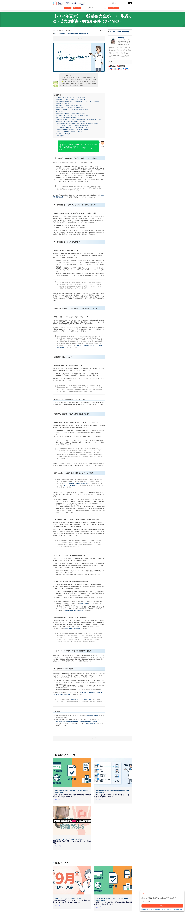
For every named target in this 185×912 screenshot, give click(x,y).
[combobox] (119, 3)
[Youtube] (111, 61)
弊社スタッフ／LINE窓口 (68, 485)
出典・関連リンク (61, 136)
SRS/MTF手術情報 (69, 839)
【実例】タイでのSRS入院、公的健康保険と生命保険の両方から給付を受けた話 (72, 796)
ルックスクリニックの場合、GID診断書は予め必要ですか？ (72, 125)
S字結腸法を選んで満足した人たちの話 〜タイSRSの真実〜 (72, 842)
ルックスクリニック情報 (66, 898)
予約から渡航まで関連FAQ (81, 33)
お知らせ (67, 791)
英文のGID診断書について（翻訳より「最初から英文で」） (71, 107)
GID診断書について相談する (63, 134)
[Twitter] (109, 61)
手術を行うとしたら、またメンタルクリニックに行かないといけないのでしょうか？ (79, 119)
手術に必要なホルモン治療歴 (73, 628)
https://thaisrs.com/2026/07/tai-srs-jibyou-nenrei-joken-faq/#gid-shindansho (76, 721)
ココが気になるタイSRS (76, 791)
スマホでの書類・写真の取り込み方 (74, 610)
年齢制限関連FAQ (120, 791)
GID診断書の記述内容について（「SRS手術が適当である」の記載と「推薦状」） (78, 101)
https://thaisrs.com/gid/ (92, 715)
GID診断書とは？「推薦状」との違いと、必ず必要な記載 (70, 99)
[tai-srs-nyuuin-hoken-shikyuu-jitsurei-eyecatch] (72, 758)
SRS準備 (126, 31)
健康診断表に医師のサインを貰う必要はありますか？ (71, 113)
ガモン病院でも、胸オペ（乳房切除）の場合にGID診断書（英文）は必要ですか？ (78, 123)
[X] (78, 39)
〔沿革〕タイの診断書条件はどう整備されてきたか (69, 132)
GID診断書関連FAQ (101, 791)
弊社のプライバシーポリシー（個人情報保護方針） (151, 909)
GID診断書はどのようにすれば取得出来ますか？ (69, 105)
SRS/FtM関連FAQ (59, 33)
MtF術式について (59, 839)
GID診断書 (118, 31)
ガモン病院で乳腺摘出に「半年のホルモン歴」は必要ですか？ (73, 130)
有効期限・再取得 (83, 603)
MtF (123, 31)
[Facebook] (76, 39)
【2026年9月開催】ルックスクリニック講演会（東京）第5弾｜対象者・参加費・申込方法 (71, 901)
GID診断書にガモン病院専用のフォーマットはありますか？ (72, 115)
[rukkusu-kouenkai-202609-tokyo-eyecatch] (72, 866)
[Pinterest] (81, 39)
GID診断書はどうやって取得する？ (65, 103)
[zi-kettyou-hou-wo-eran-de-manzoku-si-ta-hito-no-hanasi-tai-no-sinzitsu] (72, 807)
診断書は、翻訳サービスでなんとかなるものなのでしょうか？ (73, 109)
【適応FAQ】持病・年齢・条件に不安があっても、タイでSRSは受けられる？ (112, 796)
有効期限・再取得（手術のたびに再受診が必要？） (69, 117)
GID (114, 31)
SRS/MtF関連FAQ (69, 33)
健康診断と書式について (62, 111)
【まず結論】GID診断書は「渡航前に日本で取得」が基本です (72, 97)
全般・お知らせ (77, 898)
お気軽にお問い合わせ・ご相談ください (81, 699)
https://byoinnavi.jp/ (90, 723)
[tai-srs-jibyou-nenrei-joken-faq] (113, 758)
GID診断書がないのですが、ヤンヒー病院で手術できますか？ (73, 127)
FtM (111, 31)
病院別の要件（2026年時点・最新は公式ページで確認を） (71, 121)
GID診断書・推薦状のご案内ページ (78, 483)
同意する (162, 905)
